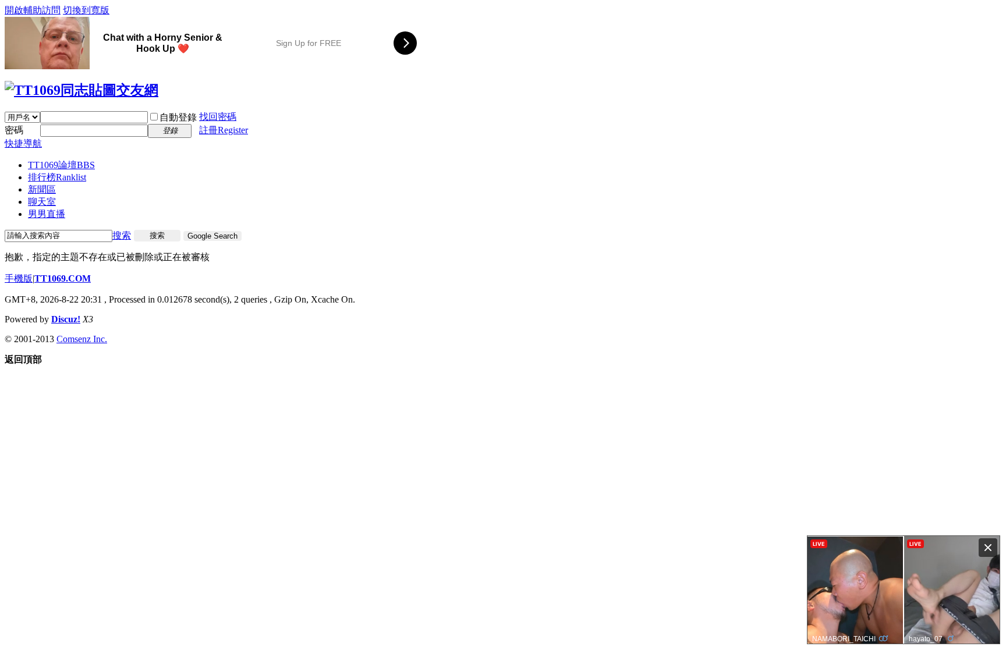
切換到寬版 (86, 10)
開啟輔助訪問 (33, 10)
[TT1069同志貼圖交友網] (81, 90)
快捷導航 (23, 143)
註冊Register (223, 130)
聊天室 (42, 202)
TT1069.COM (62, 278)
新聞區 (42, 189)
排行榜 (57, 177)
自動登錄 (178, 117)
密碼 (14, 130)
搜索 (121, 235)
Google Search (212, 236)
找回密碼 (217, 117)
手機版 (19, 278)
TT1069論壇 (61, 165)
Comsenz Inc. (81, 339)
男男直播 (46, 214)
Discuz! (65, 319)
